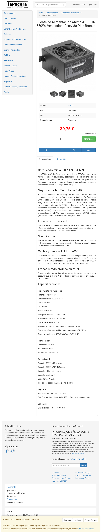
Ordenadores (9, 13)
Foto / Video (9, 71)
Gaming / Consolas (12, 50)
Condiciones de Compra (62, 478)
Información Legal (82, 473)
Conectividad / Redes (13, 45)
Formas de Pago (82, 478)
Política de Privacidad (77, 453)
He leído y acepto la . (70, 459)
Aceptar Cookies (91, 520)
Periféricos (8, 60)
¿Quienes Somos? (59, 481)
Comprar (88, 139)
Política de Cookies (86, 529)
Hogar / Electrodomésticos (15, 76)
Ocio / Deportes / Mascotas (15, 87)
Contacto (55, 473)
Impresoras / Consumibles (15, 39)
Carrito (94, 5)
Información (61, 159)
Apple (6, 92)
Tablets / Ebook (10, 66)
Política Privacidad (59, 475)
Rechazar (78, 520)
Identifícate (80, 5)
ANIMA (71, 106)
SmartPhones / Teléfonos (15, 29)
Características (45, 159)
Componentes (10, 18)
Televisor (8, 34)
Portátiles (8, 24)
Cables (7, 55)
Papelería (8, 81)
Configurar (67, 520)
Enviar (83, 465)
